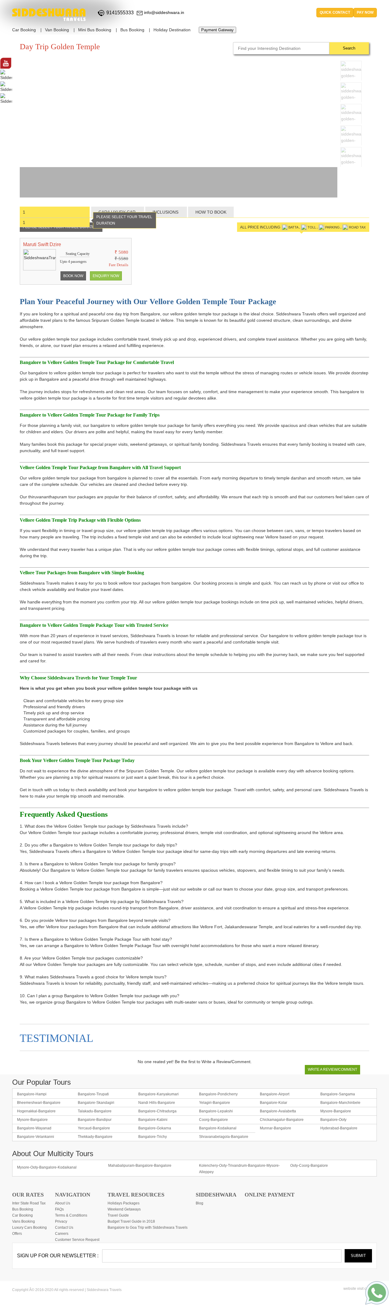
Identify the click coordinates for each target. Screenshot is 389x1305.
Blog (199, 1203)
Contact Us (64, 1227)
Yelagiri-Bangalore (214, 1103)
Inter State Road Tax (29, 1203)
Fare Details (118, 265)
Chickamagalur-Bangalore (282, 1120)
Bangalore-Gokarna (154, 1128)
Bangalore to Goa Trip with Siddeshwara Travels (148, 1227)
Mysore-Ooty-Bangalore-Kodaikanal (47, 1167)
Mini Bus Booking (94, 29)
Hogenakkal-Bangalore (36, 1111)
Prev (346, 165)
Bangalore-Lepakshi (216, 1111)
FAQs (59, 1209)
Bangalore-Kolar (273, 1103)
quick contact (335, 12)
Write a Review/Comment (332, 1069)
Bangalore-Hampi (31, 1094)
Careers (61, 1233)
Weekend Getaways (124, 1209)
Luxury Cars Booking (29, 1227)
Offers (17, 1233)
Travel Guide (118, 1215)
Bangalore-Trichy (152, 1137)
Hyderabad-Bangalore (338, 1128)
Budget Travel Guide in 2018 (131, 1221)
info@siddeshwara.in (164, 12)
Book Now (73, 276)
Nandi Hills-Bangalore (156, 1103)
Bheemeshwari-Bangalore (38, 1103)
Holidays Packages (123, 1203)
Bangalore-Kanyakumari (158, 1094)
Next (363, 165)
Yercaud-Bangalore (94, 1128)
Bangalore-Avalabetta (278, 1111)
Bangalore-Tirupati (93, 1094)
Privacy (61, 1221)
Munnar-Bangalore (275, 1128)
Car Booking (24, 29)
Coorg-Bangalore (213, 1120)
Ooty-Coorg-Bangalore (309, 1165)
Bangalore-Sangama (337, 1094)
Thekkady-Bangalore (95, 1137)
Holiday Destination (172, 29)
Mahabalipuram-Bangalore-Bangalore (139, 1165)
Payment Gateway (217, 30)
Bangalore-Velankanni (35, 1137)
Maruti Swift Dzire (42, 244)
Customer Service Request (77, 1240)
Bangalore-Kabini (152, 1120)
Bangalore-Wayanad (34, 1128)
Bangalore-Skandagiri (96, 1103)
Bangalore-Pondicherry (218, 1094)
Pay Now (365, 12)
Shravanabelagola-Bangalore (223, 1137)
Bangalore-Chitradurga (157, 1111)
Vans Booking (23, 1221)
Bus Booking (132, 29)
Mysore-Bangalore (335, 1111)
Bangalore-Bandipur (95, 1120)
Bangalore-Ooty (333, 1120)
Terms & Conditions (71, 1215)
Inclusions (166, 212)
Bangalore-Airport (274, 1094)
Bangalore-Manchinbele (340, 1103)
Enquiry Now (106, 276)
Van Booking (57, 29)
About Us (62, 1203)
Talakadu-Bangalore (95, 1111)
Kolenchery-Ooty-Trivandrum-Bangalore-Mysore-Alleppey (239, 1168)
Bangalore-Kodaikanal (217, 1128)
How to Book (210, 212)
